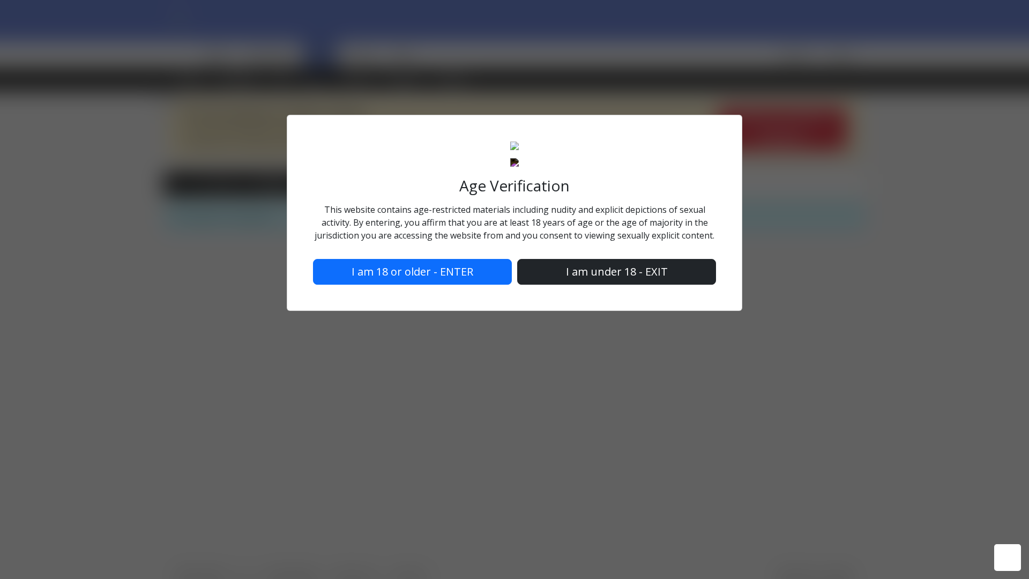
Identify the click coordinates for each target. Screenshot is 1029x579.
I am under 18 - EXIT (617, 271)
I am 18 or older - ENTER (412, 271)
